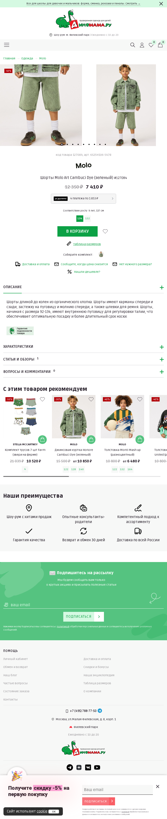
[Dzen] (78, 767)
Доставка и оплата (36, 264)
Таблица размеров (97, 683)
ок (53, 811)
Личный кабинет (15, 659)
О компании (92, 691)
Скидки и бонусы (96, 667)
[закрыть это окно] (157, 786)
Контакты (10, 699)
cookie (42, 811)
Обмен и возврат (15, 667)
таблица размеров (87, 244)
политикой (63, 626)
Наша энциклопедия (99, 675)
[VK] (88, 767)
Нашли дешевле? (87, 272)
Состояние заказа (16, 691)
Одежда (27, 58)
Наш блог (10, 675)
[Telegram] (100, 711)
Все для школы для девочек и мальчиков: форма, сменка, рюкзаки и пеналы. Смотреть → (83, 3)
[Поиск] (132, 45)
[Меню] (6, 45)
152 (87, 218)
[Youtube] (97, 767)
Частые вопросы (15, 683)
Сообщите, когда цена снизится (84, 264)
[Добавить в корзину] (42, 439)
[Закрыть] (161, 3)
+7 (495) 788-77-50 (83, 711)
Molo (42, 58)
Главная (9, 58)
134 (79, 218)
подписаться (95, 801)
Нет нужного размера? (135, 264)
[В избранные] (105, 231)
